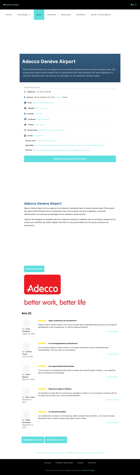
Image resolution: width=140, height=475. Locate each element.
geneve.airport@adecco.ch (43, 103)
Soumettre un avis (34, 269)
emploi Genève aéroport (66, 145)
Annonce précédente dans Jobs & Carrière (53, 453)
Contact (80, 463)
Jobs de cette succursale (46, 141)
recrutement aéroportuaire (45, 145)
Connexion (92, 463)
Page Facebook (43, 119)
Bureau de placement (41, 150)
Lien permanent (112, 331)
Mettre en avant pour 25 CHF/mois (70, 159)
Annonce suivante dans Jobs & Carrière (88, 453)
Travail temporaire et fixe (60, 150)
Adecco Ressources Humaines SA (52, 130)
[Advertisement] (70, 35)
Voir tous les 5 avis (55, 440)
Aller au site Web (42, 108)
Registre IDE (39, 136)
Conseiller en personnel (80, 150)
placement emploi (97, 145)
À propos (47, 463)
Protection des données (64, 463)
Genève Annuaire (12, 5)
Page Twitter (40, 125)
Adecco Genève (82, 145)
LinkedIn (38, 114)
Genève (58, 97)
